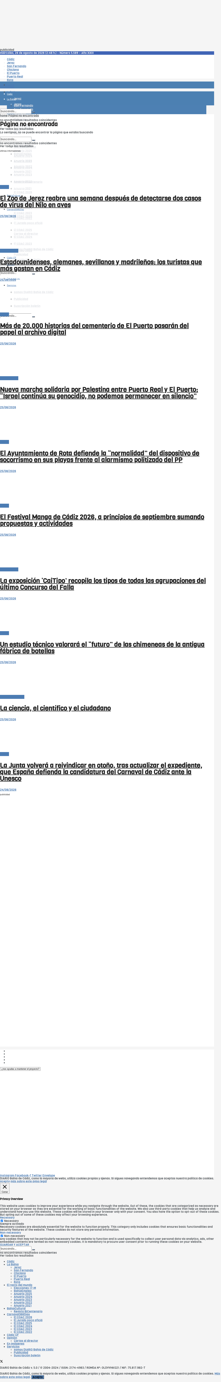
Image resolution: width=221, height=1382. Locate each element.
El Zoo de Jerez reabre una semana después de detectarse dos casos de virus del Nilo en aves (100, 201)
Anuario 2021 (23, 1306)
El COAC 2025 (23, 1323)
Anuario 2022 (23, 1303)
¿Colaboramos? (17, 1063)
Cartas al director (12, 697)
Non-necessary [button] (10, 1233)
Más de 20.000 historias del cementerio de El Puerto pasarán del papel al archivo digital (94, 329)
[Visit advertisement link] (8, 95)
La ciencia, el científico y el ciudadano (55, 708)
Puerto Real (22, 1279)
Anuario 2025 (23, 151)
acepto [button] (5, 1181)
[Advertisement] (103, 24)
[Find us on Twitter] (1, 1362)
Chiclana (20, 1273)
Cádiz (11, 1262)
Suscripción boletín (27, 1355)
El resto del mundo (16, 135)
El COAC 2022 (23, 1332)
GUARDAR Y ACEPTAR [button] (14, 1245)
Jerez (17, 1267)
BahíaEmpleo (23, 1291)
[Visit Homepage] (36, 75)
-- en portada (9, 251)
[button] (20, 1069)
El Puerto (20, 1276)
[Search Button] (33, 316)
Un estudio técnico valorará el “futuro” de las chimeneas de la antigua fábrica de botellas (102, 648)
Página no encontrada (23, 116)
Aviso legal (14, 1060)
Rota (17, 1282)
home (4, 116)
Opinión (12, 1338)
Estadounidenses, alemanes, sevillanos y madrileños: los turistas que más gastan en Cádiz (101, 265)
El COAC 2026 (23, 192)
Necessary (11, 1221)
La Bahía (13, 1264)
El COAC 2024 (23, 1326)
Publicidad (21, 255)
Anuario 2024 (23, 1297)
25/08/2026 (8, 216)
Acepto (38, 1377)
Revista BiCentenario (28, 1311)
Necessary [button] (7, 1218)
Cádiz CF (13, 1335)
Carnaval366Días (15, 187)
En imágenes (15, 1344)
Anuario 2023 (23, 1300)
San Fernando (23, 1270)
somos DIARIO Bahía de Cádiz (34, 249)
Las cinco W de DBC (20, 1054)
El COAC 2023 (23, 213)
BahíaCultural (16, 1308)
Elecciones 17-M (25, 1288)
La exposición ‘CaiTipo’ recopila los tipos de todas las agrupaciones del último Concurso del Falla (103, 584)
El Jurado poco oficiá (28, 1320)
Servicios (13, 1347)
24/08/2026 (8, 790)
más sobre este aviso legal (29, 1181)
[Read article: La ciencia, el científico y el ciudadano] (103, 679)
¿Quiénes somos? (19, 1051)
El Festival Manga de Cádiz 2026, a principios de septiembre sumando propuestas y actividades (102, 520)
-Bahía (4, 187)
